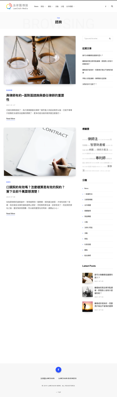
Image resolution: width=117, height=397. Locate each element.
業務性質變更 (95, 171)
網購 (91, 149)
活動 (86, 233)
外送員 (93, 166)
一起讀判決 (88, 194)
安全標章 (108, 145)
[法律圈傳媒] (17, 6)
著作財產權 (106, 139)
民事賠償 (106, 163)
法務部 (101, 163)
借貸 (89, 166)
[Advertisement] (97, 107)
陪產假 (87, 159)
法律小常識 (88, 227)
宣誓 (89, 145)
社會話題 (87, 244)
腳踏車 (88, 153)
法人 (101, 166)
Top (59, 392)
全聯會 (106, 153)
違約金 (93, 153)
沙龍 (86, 222)
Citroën (105, 166)
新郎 (102, 153)
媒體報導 (87, 211)
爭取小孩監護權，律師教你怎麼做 (94, 78)
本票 (97, 163)
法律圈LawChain (47, 378)
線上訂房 (104, 171)
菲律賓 (110, 150)
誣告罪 (84, 153)
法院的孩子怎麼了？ (89, 84)
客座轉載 (9, 90)
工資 (101, 171)
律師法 (93, 139)
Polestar (110, 153)
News (8, 182)
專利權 (94, 163)
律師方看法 (102, 149)
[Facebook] (58, 370)
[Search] (111, 6)
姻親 (86, 166)
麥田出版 (84, 139)
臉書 (87, 150)
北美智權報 (88, 199)
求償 (95, 150)
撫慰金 (98, 166)
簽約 (83, 159)
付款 (96, 153)
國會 (109, 171)
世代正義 (100, 139)
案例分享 (89, 163)
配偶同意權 (88, 171)
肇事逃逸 (92, 159)
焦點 (86, 239)
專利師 (101, 158)
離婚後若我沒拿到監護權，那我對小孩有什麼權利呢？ (103, 290)
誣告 (99, 153)
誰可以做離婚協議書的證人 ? (92, 55)
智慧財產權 (97, 145)
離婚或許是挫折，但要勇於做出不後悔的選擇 (103, 304)
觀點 (86, 250)
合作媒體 (87, 205)
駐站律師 (87, 255)
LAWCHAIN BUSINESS (67, 378)
